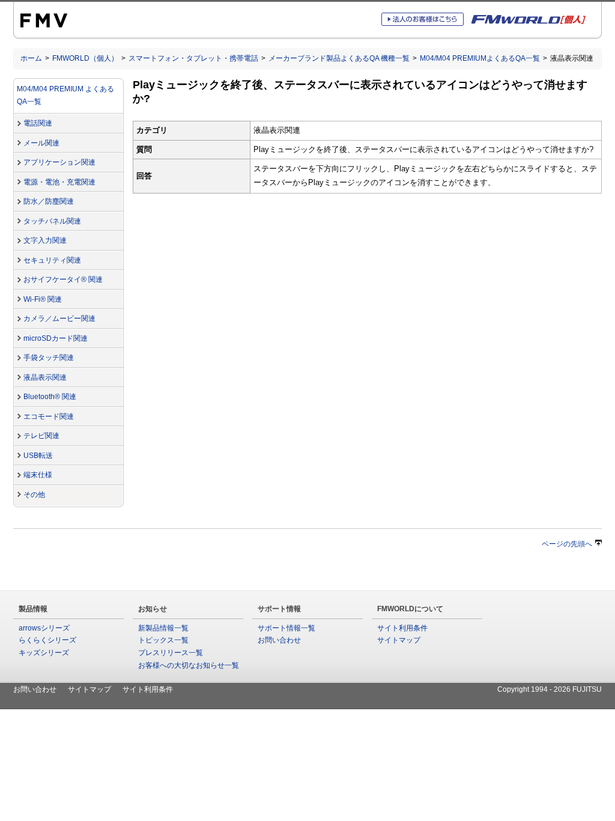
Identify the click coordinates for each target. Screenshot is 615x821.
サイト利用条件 (402, 628)
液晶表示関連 (45, 377)
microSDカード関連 (55, 338)
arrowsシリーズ (44, 628)
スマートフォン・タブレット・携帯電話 (193, 58)
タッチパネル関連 (52, 221)
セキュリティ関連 (52, 260)
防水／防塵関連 (48, 201)
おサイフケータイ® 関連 (63, 279)
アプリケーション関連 (59, 162)
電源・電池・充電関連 (59, 182)
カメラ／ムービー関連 (59, 318)
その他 (34, 494)
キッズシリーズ (44, 653)
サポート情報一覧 (286, 628)
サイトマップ (398, 640)
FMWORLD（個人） (85, 58)
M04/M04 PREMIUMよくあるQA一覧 (480, 58)
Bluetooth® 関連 (49, 396)
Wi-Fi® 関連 (42, 299)
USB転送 (38, 455)
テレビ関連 (41, 436)
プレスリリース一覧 (170, 653)
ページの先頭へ (567, 544)
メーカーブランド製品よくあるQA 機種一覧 (339, 58)
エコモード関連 (48, 416)
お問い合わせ (279, 640)
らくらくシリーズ (47, 640)
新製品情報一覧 (163, 628)
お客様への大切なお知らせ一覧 (188, 665)
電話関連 (37, 123)
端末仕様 (37, 475)
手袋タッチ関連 (48, 357)
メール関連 (41, 143)
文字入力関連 (45, 240)
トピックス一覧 (163, 640)
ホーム (31, 58)
